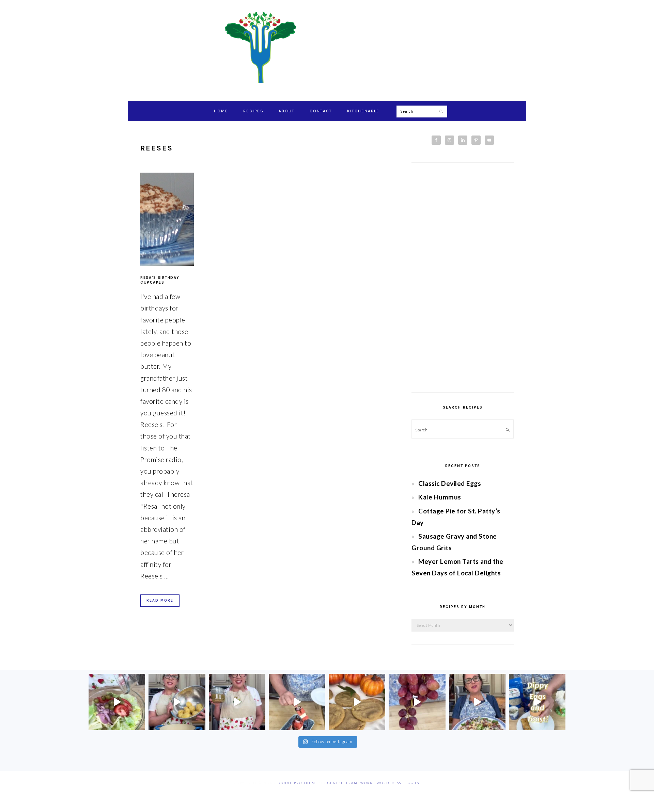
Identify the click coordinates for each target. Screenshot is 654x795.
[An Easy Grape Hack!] (417, 702)
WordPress (389, 783)
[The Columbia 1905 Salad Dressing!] (237, 702)
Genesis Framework (350, 783)
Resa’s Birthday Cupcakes (160, 280)
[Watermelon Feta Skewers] (297, 702)
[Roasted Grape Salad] (477, 702)
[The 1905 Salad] (117, 702)
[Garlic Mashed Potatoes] (177, 702)
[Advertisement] (462, 277)
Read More (159, 600)
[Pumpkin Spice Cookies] (357, 702)
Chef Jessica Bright (327, 47)
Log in (412, 783)
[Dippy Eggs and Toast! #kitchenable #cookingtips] (537, 702)
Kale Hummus (439, 497)
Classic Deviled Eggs (449, 483)
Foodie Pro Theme (297, 783)
